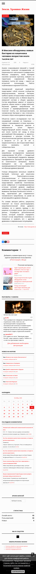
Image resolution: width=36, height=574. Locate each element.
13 (4, 410)
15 (13, 410)
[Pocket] (8, 242)
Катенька (17, 365)
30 (18, 417)
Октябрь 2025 (18, 398)
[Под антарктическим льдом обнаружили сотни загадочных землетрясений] (7, 283)
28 (9, 417)
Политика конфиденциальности (14, 549)
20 (4, 413)
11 (27, 407)
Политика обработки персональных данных (17, 546)
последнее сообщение (8, 359)
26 (32, 413)
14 (9, 410)
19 (32, 410)
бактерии (5, 233)
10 (22, 407)
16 (18, 410)
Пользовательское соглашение (13, 547)
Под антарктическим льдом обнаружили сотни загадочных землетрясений (23, 279)
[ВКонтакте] (3, 242)
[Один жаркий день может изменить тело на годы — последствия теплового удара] (7, 274)
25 (27, 413)
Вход (23, 260)
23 (18, 413)
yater (16, 371)
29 (13, 417)
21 (9, 413)
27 (4, 417)
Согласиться (18, 571)
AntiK (29, 434)
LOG (16, 384)
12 (32, 407)
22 (13, 413)
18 (27, 410)
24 (22, 413)
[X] (5, 242)
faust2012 (24, 457)
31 (22, 417)
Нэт (16, 359)
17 (22, 410)
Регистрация (15, 260)
